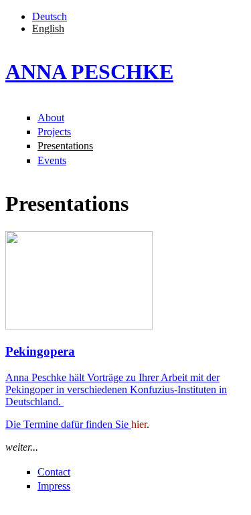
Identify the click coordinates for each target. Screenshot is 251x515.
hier (139, 424)
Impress (53, 486)
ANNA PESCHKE (89, 72)
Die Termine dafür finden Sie (68, 424)
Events (51, 160)
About (50, 117)
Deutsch (49, 16)
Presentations (65, 145)
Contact (53, 471)
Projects (54, 131)
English (48, 28)
